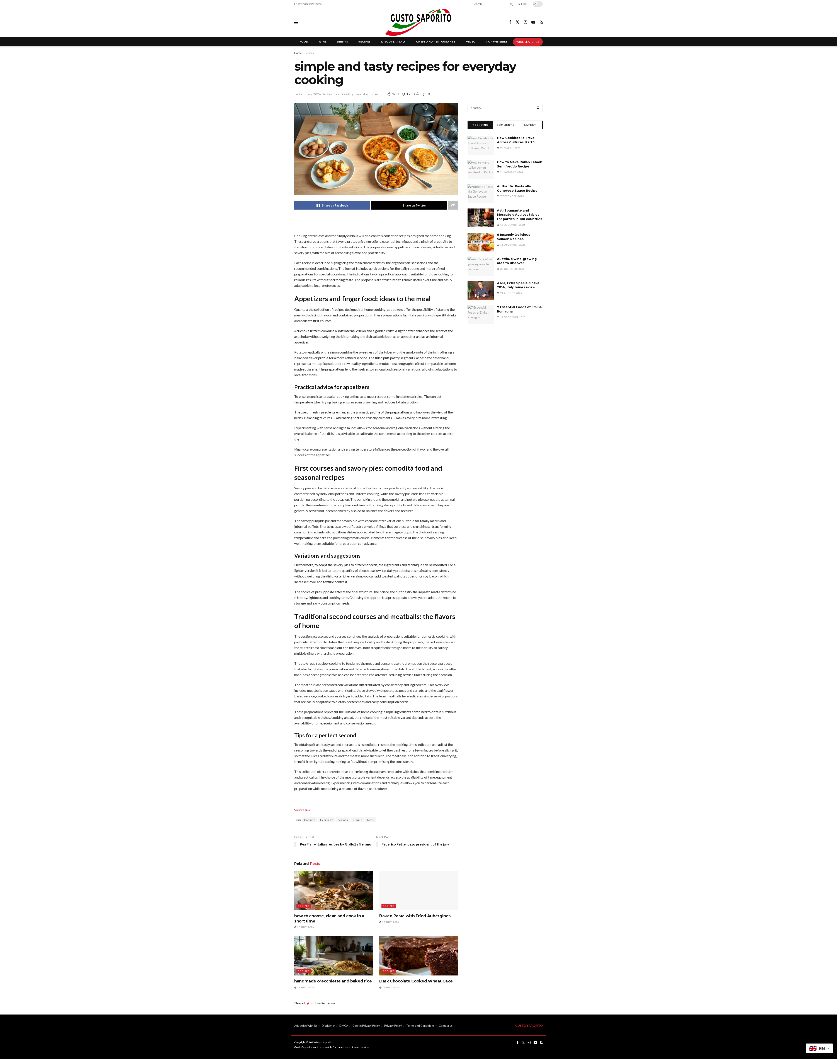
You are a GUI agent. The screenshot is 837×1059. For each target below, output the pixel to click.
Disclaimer (328, 1025)
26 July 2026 (390, 987)
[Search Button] (510, 4)
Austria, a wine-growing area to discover (517, 261)
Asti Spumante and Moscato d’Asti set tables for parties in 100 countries (519, 214)
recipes (343, 820)
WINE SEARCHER (527, 41)
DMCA (343, 1025)
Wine (322, 41)
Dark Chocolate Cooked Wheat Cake (416, 981)
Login (524, 3)
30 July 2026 (305, 927)
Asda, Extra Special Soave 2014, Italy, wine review (518, 285)
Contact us (446, 1025)
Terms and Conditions (420, 1025)
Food (303, 41)
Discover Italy (393, 41)
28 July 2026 (390, 922)
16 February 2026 (307, 94)
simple (357, 820)
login (307, 1003)
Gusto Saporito (323, 1042)
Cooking (309, 820)
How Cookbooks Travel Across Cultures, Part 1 (516, 140)
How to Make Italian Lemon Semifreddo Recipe (519, 164)
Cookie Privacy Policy (366, 1025)
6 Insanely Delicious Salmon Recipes (513, 237)
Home (298, 53)
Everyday (326, 820)
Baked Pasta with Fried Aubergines (415, 916)
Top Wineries (497, 41)
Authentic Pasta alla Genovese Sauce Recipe (517, 188)
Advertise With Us (305, 1025)
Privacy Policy (393, 1025)
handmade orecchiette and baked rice (333, 981)
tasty (370, 820)
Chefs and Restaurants (436, 41)
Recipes (364, 41)
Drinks (342, 41)
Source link (302, 810)
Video (471, 41)
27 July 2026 (305, 987)
